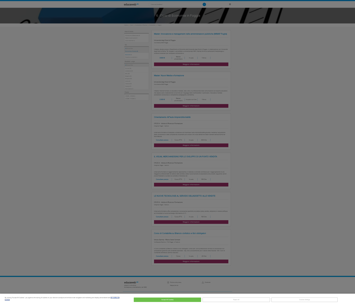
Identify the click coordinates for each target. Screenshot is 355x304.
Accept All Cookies (167, 300)
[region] (177, 299)
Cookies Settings (304, 300)
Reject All (236, 300)
